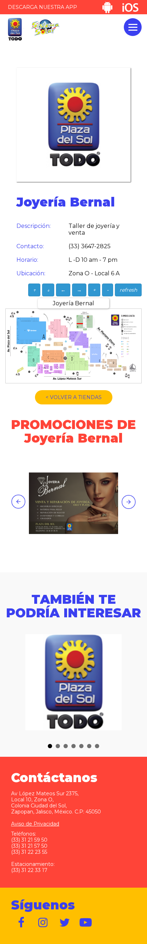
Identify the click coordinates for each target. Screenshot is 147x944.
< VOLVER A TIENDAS (74, 397)
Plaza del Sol (14, 29)
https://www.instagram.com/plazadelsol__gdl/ (43, 922)
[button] (50, 746)
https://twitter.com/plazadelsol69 (64, 922)
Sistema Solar (45, 27)
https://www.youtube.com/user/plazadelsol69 (86, 922)
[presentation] (18, 501)
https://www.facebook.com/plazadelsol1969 (22, 922)
